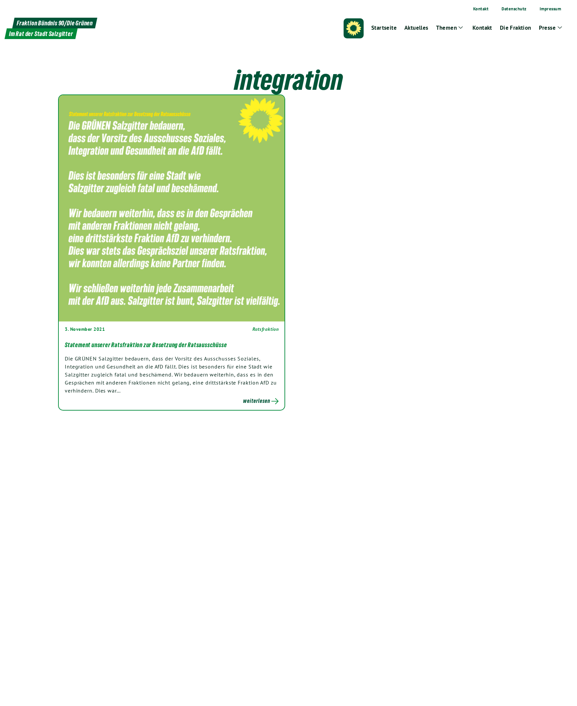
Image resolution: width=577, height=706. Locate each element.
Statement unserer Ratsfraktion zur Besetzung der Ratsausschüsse (146, 344)
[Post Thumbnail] (171, 207)
